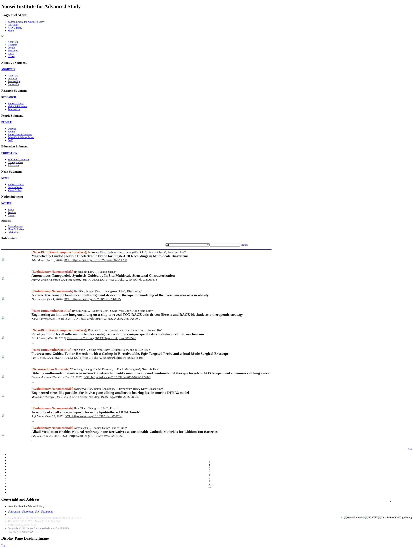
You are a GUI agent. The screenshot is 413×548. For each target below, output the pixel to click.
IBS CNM (13, 24)
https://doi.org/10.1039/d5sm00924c (97, 416)
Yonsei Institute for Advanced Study (26, 21)
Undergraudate (15, 162)
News (11, 53)
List (410, 449)
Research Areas (16, 103)
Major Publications (17, 106)
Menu (11, 30)
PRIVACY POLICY (402, 501)
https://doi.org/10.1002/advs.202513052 (96, 436)
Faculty (11, 131)
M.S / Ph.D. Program (18, 159)
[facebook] (28, 511)
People (11, 47)
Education (13, 50)
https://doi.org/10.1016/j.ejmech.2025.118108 (112, 358)
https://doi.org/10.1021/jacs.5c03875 (132, 280)
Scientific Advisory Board (21, 137)
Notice (11, 56)
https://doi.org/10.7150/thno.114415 (96, 299)
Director (12, 128)
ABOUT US (8, 69)
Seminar (12, 212)
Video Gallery (15, 190)
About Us (13, 41)
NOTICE (6, 203)
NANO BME (15, 27)
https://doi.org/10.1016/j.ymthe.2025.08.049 (109, 397)
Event (11, 209)
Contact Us (13, 84)
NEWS (5, 178)
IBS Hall (12, 78)
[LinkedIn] (47, 511)
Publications (14, 109)
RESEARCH (8, 97)
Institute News (15, 187)
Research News (16, 184)
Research (12, 44)
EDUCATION (9, 153)
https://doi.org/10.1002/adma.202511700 (99, 260)
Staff (10, 140)
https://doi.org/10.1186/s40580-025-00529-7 (110, 319)
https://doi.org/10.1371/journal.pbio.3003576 (105, 338)
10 (209, 486)
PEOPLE (6, 122)
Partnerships (14, 81)
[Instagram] (14, 511)
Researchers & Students (20, 134)
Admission (13, 165)
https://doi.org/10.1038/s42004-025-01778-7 (121, 377)
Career (11, 215)
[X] (37, 511)
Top (3, 545)
